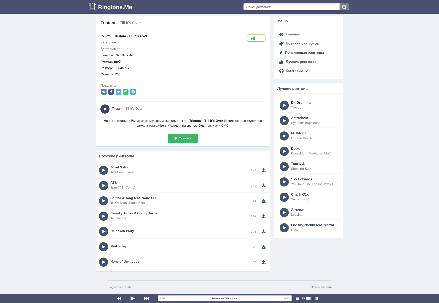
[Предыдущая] (119, 298)
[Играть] (132, 298)
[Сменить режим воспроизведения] (297, 298)
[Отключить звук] (303, 298)
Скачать (185, 138)
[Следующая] (146, 298)
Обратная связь (321, 287)
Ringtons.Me (115, 7)
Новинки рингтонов (302, 43)
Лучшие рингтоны (300, 62)
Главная (292, 34)
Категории (294, 71)
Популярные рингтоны (304, 52)
